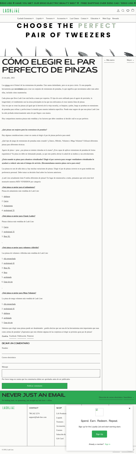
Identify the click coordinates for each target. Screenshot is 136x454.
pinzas (7, 85)
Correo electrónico (9, 357)
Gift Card (59, 439)
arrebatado (8, 277)
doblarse (7, 197)
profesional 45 (9, 263)
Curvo (6, 201)
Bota (5, 273)
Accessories (60, 426)
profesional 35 (9, 210)
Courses (59, 430)
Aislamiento (8, 206)
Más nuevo (110, 60)
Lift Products (61, 414)
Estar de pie (8, 282)
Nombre (5, 348)
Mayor (129, 60)
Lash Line (10, 449)
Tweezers (59, 422)
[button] (123, 10)
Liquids (59, 418)
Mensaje (5, 367)
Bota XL (7, 236)
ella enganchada (10, 259)
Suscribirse (128, 397)
